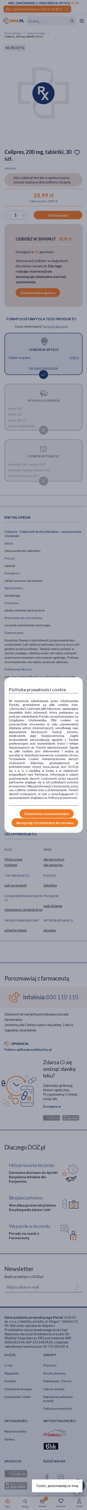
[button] (79, 1481)
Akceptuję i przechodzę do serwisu (45, 823)
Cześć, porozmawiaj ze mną (57, 1486)
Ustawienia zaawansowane (46, 813)
